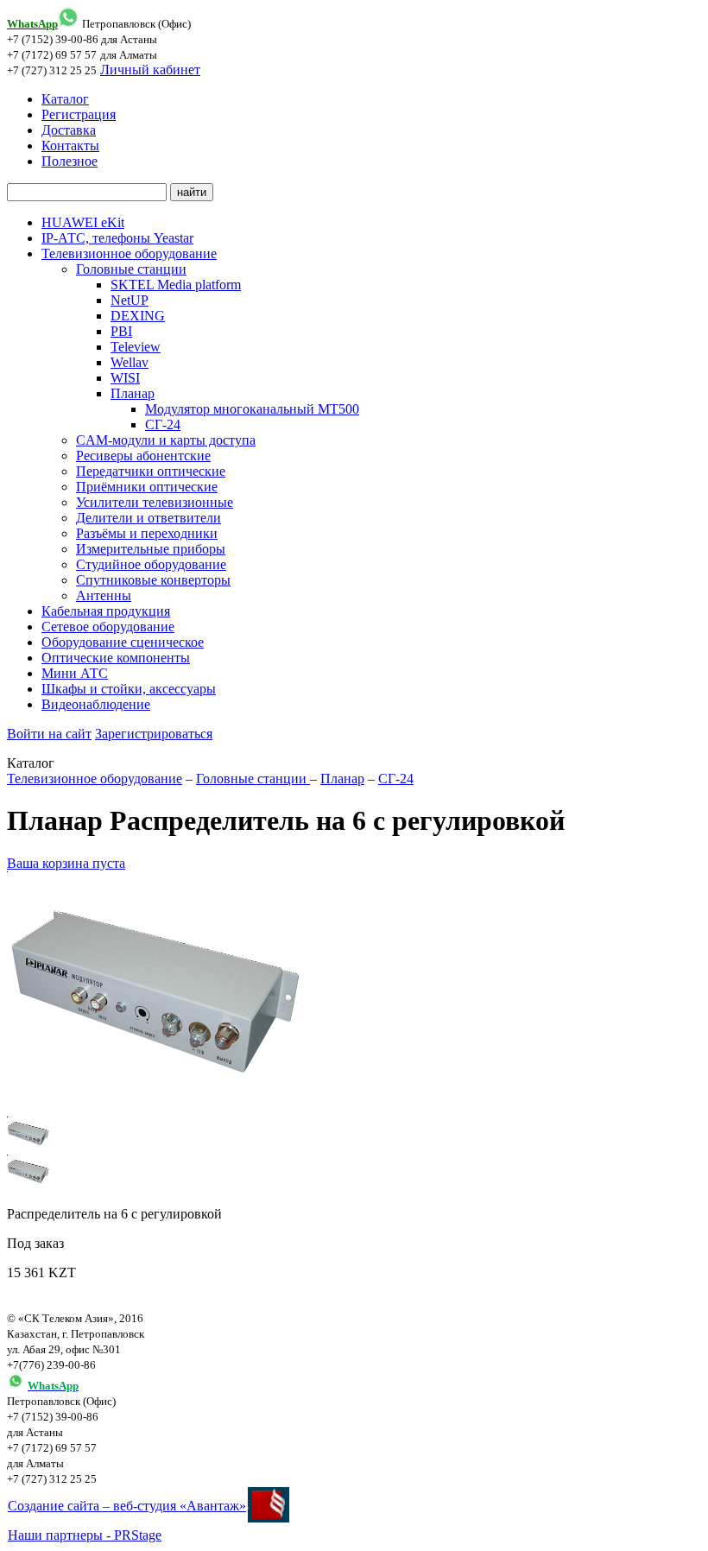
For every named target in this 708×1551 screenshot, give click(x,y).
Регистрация (78, 114)
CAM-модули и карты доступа (166, 440)
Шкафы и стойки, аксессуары (128, 688)
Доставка (68, 130)
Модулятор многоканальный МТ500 (252, 409)
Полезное (69, 161)
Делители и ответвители (148, 517)
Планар (133, 393)
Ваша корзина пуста (66, 863)
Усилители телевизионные (154, 502)
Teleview (136, 346)
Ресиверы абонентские (143, 455)
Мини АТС (74, 673)
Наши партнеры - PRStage (84, 1535)
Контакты (70, 145)
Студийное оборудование (151, 564)
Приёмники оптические (147, 486)
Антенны (103, 595)
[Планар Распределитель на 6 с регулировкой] (158, 1108)
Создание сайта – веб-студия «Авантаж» (127, 1505)
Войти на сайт (49, 733)
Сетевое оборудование (107, 626)
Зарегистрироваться (153, 733)
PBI (121, 331)
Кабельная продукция (105, 611)
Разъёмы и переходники (147, 533)
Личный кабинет (150, 69)
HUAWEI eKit (82, 222)
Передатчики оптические (150, 471)
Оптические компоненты (115, 657)
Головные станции (131, 269)
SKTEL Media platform (176, 284)
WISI (125, 377)
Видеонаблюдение (95, 704)
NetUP (130, 300)
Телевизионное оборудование (129, 253)
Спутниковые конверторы (153, 580)
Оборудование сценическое (122, 642)
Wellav (130, 362)
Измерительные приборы (150, 548)
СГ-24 (162, 424)
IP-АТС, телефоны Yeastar (117, 238)
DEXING (138, 315)
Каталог (65, 99)
